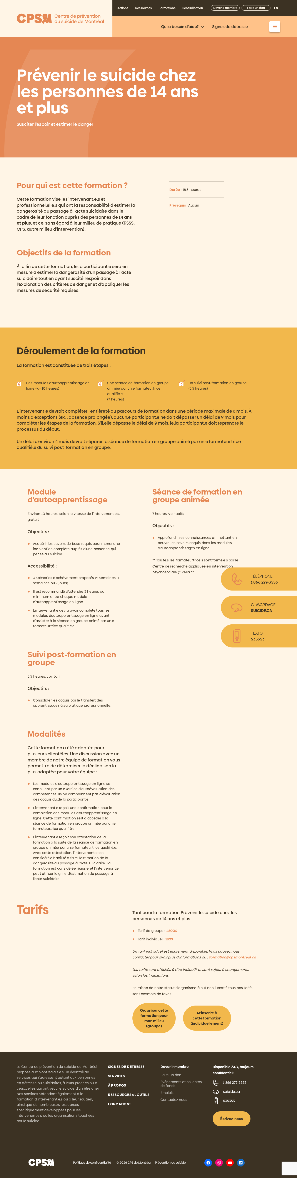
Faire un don (256, 8)
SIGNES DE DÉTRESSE (126, 1066)
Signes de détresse (230, 26)
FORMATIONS (119, 1104)
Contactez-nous (173, 1099)
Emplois (167, 1092)
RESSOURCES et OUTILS (128, 1094)
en (276, 8)
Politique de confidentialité (92, 1162)
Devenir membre (225, 8)
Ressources (143, 8)
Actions (122, 8)
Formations (167, 8)
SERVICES (116, 1076)
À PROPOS (117, 1085)
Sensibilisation (192, 8)
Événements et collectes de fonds (181, 1083)
